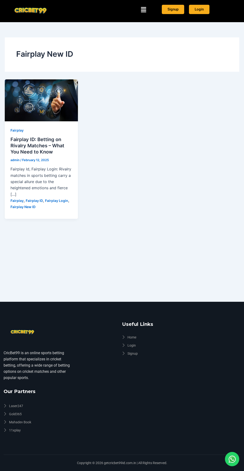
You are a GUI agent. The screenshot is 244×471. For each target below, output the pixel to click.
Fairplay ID (34, 201)
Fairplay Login (56, 201)
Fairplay (17, 130)
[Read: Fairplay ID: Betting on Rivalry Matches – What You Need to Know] (41, 99)
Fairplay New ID (23, 207)
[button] (143, 10)
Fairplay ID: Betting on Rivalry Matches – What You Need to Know (37, 146)
